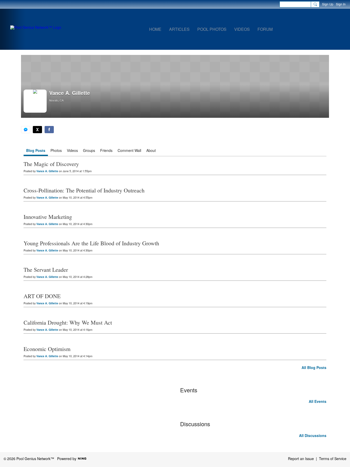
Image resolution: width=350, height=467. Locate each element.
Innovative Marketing (48, 216)
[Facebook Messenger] (25, 129)
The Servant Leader (46, 269)
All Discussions (312, 435)
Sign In (341, 4)
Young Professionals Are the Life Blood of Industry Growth (91, 243)
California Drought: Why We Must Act (68, 322)
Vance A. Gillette (47, 171)
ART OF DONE (42, 296)
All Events (317, 401)
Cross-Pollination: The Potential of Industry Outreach (84, 190)
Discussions (195, 424)
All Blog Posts (314, 367)
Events (188, 390)
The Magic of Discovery (51, 164)
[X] (37, 129)
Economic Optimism (47, 349)
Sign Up (327, 4)
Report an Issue (301, 458)
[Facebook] (49, 129)
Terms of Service (332, 458)
